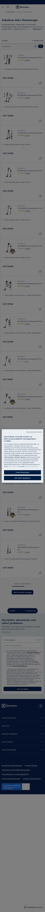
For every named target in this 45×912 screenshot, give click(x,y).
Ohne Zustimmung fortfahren (34, 432)
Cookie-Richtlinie (13, 466)
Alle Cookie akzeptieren (22, 478)
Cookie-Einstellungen (22, 472)
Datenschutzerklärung (31, 466)
